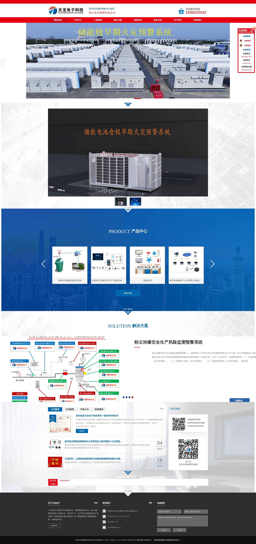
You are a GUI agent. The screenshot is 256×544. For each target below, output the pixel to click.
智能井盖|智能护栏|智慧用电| (164, 540)
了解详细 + (54, 526)
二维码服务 (174, 408)
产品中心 (78, 20)
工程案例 (98, 20)
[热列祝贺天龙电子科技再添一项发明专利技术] (60, 432)
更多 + (162, 409)
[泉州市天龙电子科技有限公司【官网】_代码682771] (66, 15)
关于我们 (178, 20)
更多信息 (128, 293)
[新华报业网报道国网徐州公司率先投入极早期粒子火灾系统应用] (55, 449)
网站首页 (58, 20)
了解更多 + (82, 431)
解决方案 (118, 20)
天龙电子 (83, 540)
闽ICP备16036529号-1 (144, 540)
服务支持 (158, 20)
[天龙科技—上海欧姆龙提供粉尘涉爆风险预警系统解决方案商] (55, 467)
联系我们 (198, 20)
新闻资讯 (138, 20)
